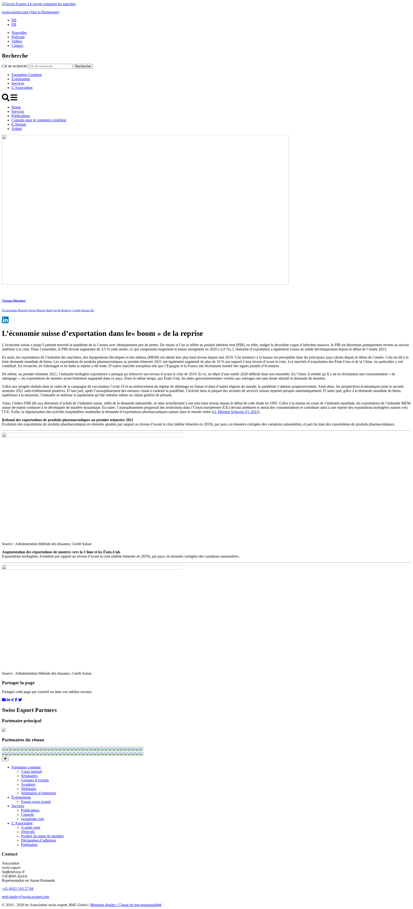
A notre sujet (30, 827)
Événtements (21, 797)
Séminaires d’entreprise (38, 793)
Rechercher (83, 66)
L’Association (22, 88)
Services (17, 83)
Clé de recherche (14, 66)
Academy (28, 784)
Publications (20, 116)
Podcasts (18, 37)
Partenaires (29, 845)
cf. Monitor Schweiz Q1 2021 (235, 412)
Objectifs (28, 832)
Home (16, 107)
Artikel (16, 129)
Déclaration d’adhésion (38, 840)
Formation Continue (26, 75)
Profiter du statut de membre (42, 836)
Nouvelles (19, 33)
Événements (20, 79)
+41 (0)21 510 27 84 (17, 889)
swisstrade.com (32, 819)
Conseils (27, 814)
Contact (17, 45)
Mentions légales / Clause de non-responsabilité (126, 905)
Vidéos (16, 41)
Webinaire (28, 789)
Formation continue (26, 767)
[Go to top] (5, 758)
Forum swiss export (36, 802)
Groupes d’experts (35, 780)
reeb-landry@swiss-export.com (25, 897)
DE (14, 20)
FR (13, 24)
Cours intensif (31, 771)
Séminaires (29, 776)
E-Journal (18, 124)
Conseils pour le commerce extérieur (38, 120)
